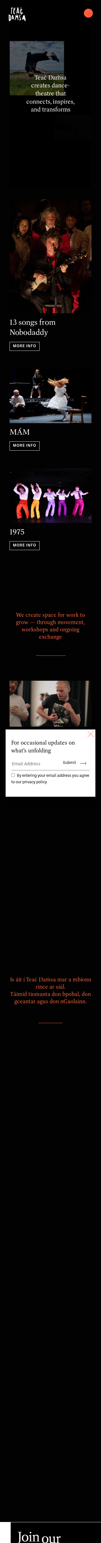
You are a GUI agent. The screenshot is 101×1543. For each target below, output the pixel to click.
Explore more (51, 652)
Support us (50, 1019)
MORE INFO (24, 346)
